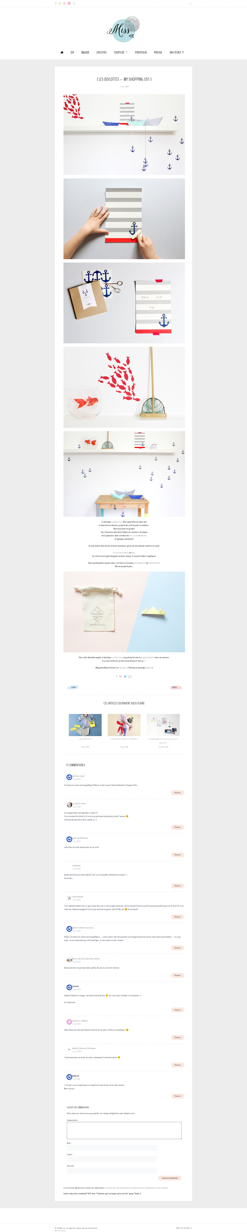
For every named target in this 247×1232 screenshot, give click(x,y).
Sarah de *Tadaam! (80, 1020)
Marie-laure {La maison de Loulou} (85, 958)
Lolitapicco (123, 667)
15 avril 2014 (76, 1051)
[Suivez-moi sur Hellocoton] (70, 3)
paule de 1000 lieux (80, 838)
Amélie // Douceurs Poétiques (84, 1048)
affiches (144, 535)
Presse (158, 52)
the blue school (78, 776)
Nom (69, 1143)
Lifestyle (102, 52)
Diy (72, 52)
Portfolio (141, 52)
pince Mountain (140, 563)
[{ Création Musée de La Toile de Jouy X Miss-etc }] (163, 735)
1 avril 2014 (76, 779)
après (174, 687)
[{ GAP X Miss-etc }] (85, 735)
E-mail (70, 1154)
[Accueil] (62, 53)
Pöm (133, 552)
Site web (70, 1165)
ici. (145, 660)
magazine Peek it (148, 657)
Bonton (149, 667)
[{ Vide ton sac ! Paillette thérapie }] (124, 735)
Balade (85, 52)
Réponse (177, 792)
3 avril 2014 (76, 1024)
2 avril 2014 (76, 962)
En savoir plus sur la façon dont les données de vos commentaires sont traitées (136, 1187)
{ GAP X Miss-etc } (85, 739)
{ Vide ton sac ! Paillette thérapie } (124, 739)
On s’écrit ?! (177, 52)
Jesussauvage (77, 896)
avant (73, 687)
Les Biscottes (116, 521)
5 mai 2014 (76, 1079)
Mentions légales (60, 1231)
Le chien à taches (79, 803)
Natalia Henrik (154, 563)
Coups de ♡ (121, 52)
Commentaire (73, 1120)
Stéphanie (76, 865)
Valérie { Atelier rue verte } (83, 927)
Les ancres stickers (120, 552)
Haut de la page (183, 1228)
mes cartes (133, 535)
